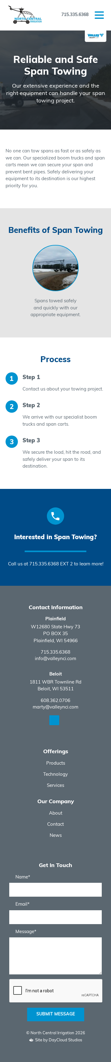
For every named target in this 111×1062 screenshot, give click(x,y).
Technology (55, 774)
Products (55, 763)
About (55, 813)
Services (55, 785)
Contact (55, 824)
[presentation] (11, 282)
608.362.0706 (55, 701)
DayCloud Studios (65, 1040)
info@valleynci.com (55, 659)
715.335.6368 (74, 15)
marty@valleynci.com (55, 707)
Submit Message (55, 1014)
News (56, 835)
